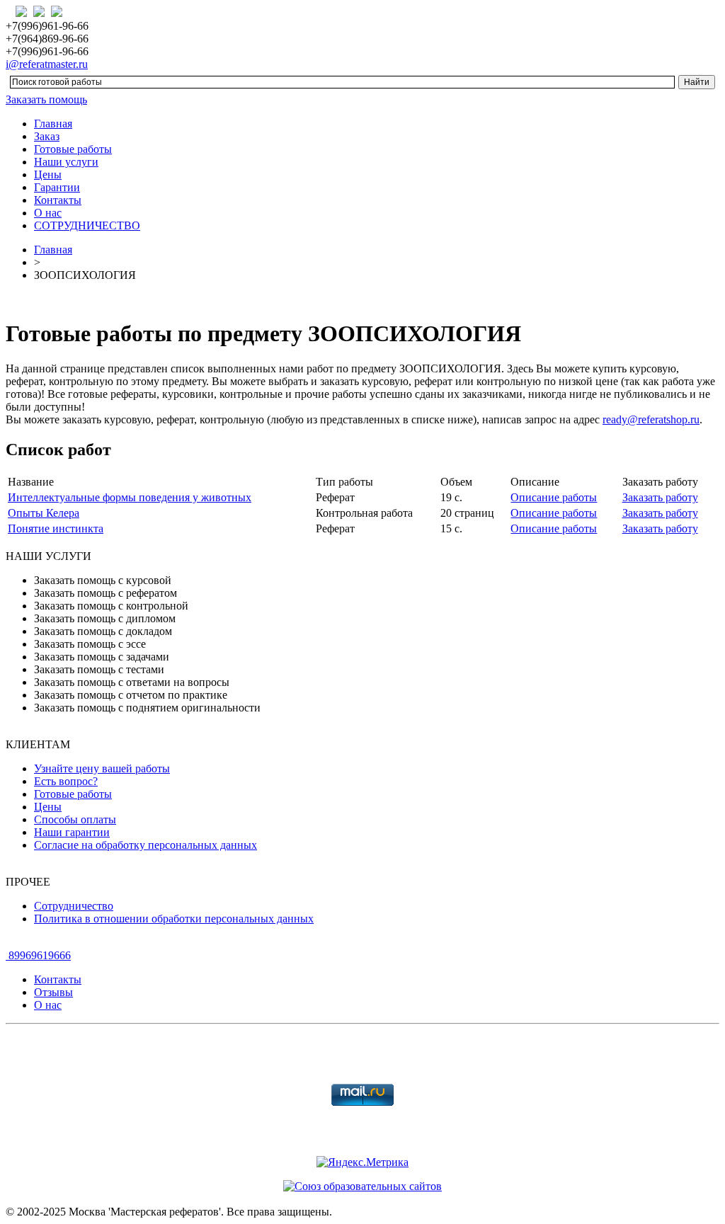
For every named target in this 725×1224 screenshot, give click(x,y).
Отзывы (53, 992)
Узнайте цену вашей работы (102, 768)
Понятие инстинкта (55, 528)
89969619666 (38, 955)
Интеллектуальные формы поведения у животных (129, 497)
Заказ (46, 136)
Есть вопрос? (66, 781)
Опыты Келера (43, 513)
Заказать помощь (46, 99)
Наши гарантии (72, 832)
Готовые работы (73, 149)
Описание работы (553, 497)
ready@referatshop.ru (651, 419)
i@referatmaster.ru (47, 64)
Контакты (57, 200)
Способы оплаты (75, 819)
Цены (48, 174)
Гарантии (57, 187)
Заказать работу (660, 497)
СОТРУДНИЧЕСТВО (87, 225)
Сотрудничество (73, 906)
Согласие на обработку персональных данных (145, 845)
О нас (48, 213)
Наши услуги (66, 162)
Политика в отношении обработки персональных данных (174, 919)
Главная (53, 124)
